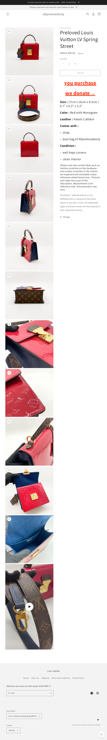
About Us (35, 678)
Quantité (63, 59)
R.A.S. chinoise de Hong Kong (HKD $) (22, 716)
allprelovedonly (82, 725)
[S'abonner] (51, 693)
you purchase (80, 82)
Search (26, 678)
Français (12, 730)
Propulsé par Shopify (93, 725)
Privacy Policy (78, 678)
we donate (80, 93)
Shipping (45, 678)
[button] (8, 14)
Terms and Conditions (60, 678)
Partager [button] (66, 217)
